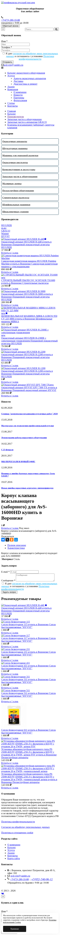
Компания (12, 89)
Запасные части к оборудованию (24, 119)
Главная (11, 111)
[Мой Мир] (16, 539)
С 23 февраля (7, 449)
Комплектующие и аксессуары (18, 169)
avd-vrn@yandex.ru (13, 65)
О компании (20, 92)
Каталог (11, 114)
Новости (18, 95)
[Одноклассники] (12, 539)
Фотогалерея (20, 100)
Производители (15, 116)
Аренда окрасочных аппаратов (30, 78)
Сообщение (8, 580)
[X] (7, 539)
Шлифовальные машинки (16, 204)
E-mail (5, 571)
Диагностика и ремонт (25, 84)
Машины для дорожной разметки (20, 155)
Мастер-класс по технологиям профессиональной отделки (27, 426)
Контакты (12, 106)
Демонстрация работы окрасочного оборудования (24, 437)
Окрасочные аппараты (14, 141)
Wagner (5, 233)
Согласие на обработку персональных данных (25, 827)
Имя (4, 41)
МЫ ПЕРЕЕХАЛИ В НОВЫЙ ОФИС (18, 461)
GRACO (5, 231)
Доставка (18, 81)
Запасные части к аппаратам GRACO (27, 122)
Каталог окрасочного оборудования (26, 73)
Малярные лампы (12, 183)
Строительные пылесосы (15, 197)
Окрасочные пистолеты (15, 162)
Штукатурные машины (15, 148)
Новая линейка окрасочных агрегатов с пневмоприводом (27, 488)
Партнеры (19, 97)
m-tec (4, 228)
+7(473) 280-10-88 (10, 20)
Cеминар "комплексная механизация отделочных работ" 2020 (29, 414)
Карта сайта (13, 858)
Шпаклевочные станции (15, 211)
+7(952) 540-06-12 (42, 879)
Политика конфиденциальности (18, 821)
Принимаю (14, 929)
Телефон (6, 47)
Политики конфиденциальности (36, 57)
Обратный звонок (10, 26)
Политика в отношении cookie (17, 832)
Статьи (11, 103)
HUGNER (6, 225)
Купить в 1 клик (9, 253)
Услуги (11, 75)
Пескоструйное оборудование (18, 190)
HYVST (5, 236)
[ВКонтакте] (3, 539)
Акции (11, 86)
